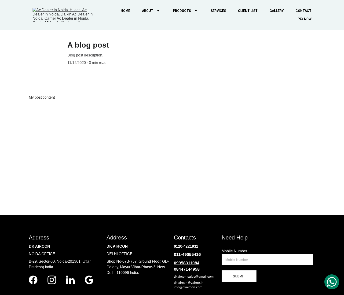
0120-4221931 (186, 246)
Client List (248, 11)
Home (125, 11)
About (147, 11)
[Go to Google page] (89, 280)
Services (218, 11)
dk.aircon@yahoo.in (188, 282)
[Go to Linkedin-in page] (70, 280)
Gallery (277, 11)
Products (182, 11)
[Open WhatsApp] (331, 281)
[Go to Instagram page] (52, 280)
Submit (239, 276)
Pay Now (304, 19)
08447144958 (187, 269)
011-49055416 (187, 254)
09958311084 (186, 263)
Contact (303, 11)
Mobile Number (234, 251)
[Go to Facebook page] (33, 280)
